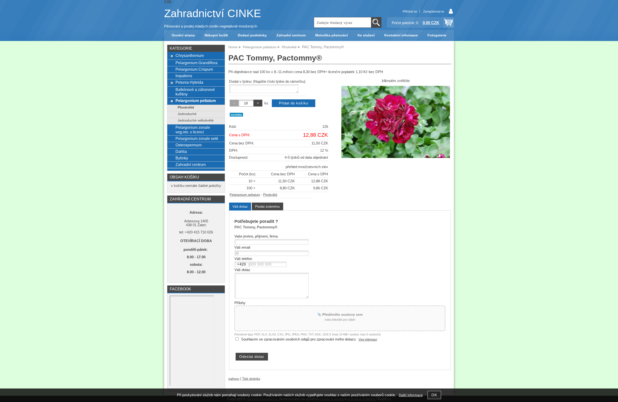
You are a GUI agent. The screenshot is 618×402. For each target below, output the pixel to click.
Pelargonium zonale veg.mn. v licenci (193, 129)
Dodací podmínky (252, 35)
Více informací (367, 339)
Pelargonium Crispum (194, 69)
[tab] (240, 207)
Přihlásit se (410, 11)
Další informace (411, 395)
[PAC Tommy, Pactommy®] (395, 122)
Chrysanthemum (190, 55)
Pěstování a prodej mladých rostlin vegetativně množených (210, 26)
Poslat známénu (267, 206)
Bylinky (182, 158)
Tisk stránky (251, 379)
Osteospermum (189, 145)
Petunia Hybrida (189, 82)
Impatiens (184, 76)
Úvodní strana (183, 35)
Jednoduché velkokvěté (196, 120)
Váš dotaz (240, 206)
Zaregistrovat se (433, 11)
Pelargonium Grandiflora (197, 63)
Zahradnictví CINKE (212, 13)
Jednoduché (187, 114)
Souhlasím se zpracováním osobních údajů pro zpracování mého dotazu (298, 339)
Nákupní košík (216, 35)
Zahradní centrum (291, 35)
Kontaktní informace (401, 35)
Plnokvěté (270, 195)
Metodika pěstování (331, 35)
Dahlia (181, 151)
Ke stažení (366, 35)
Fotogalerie (437, 35)
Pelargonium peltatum (245, 195)
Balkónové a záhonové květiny (195, 91)
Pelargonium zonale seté (197, 138)
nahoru (233, 379)
